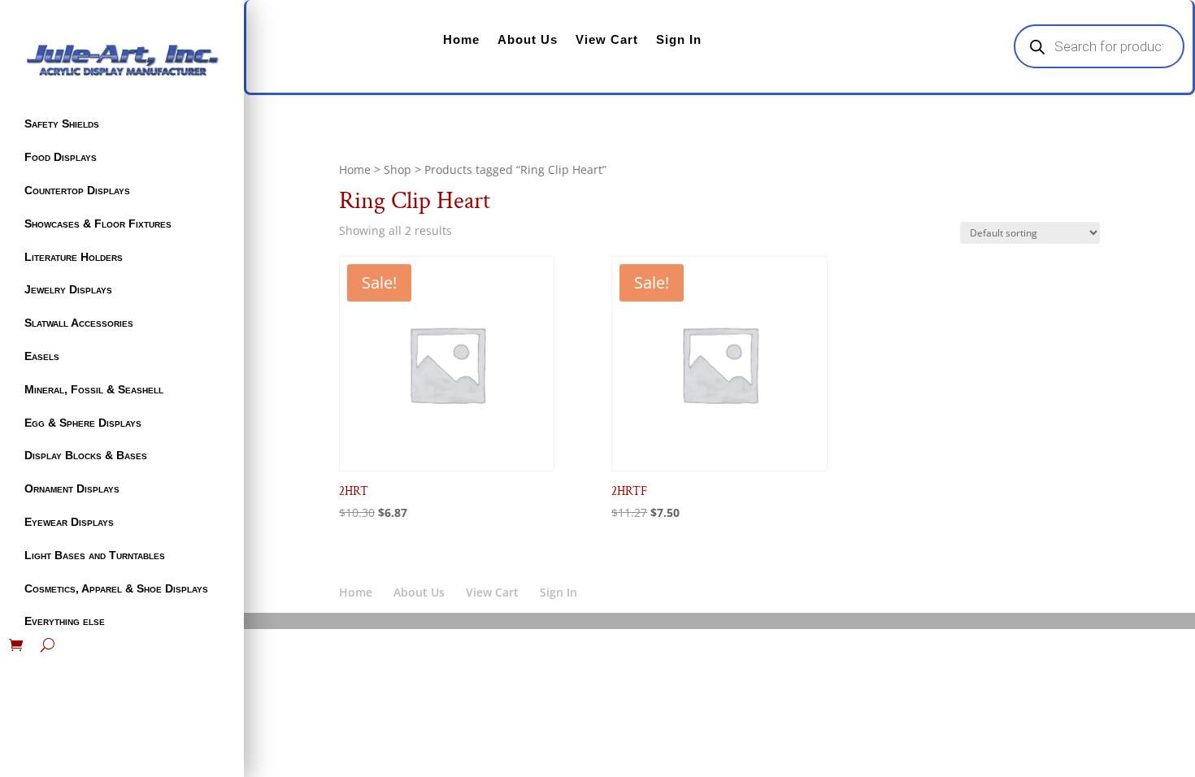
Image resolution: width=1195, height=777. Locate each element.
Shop (397, 169)
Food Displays (60, 156)
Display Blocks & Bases (85, 455)
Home (461, 39)
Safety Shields (61, 123)
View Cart (607, 39)
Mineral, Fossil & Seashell (93, 389)
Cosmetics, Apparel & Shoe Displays (116, 588)
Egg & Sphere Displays (82, 422)
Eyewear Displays (69, 521)
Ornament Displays (72, 488)
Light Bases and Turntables (94, 555)
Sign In (679, 39)
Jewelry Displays (68, 289)
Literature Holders (73, 256)
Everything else (64, 620)
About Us (528, 39)
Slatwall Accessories (78, 322)
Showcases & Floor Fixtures (98, 223)
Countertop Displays (77, 190)
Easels (41, 355)
